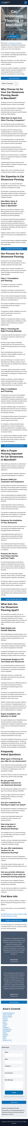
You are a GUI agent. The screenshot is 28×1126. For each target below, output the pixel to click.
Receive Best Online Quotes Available (14, 445)
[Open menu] (25, 2)
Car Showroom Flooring (13, 43)
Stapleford (5, 1034)
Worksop (5, 1023)
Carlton (5, 1025)
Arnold (4, 1022)
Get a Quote (13, 36)
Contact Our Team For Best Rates (14, 248)
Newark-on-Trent (7, 1040)
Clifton (4, 1038)
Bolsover (9, 916)
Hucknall (14, 916)
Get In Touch (14, 1102)
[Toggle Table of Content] (15, 83)
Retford (5, 1036)
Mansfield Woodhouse (7, 914)
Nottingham (6, 1027)
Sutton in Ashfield (18, 914)
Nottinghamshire (7, 1029)
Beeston (5, 1033)
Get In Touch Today (14, 78)
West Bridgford (7, 1031)
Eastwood (5, 1020)
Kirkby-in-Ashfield (7, 1016)
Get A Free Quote (14, 1002)
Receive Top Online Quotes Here (14, 599)
